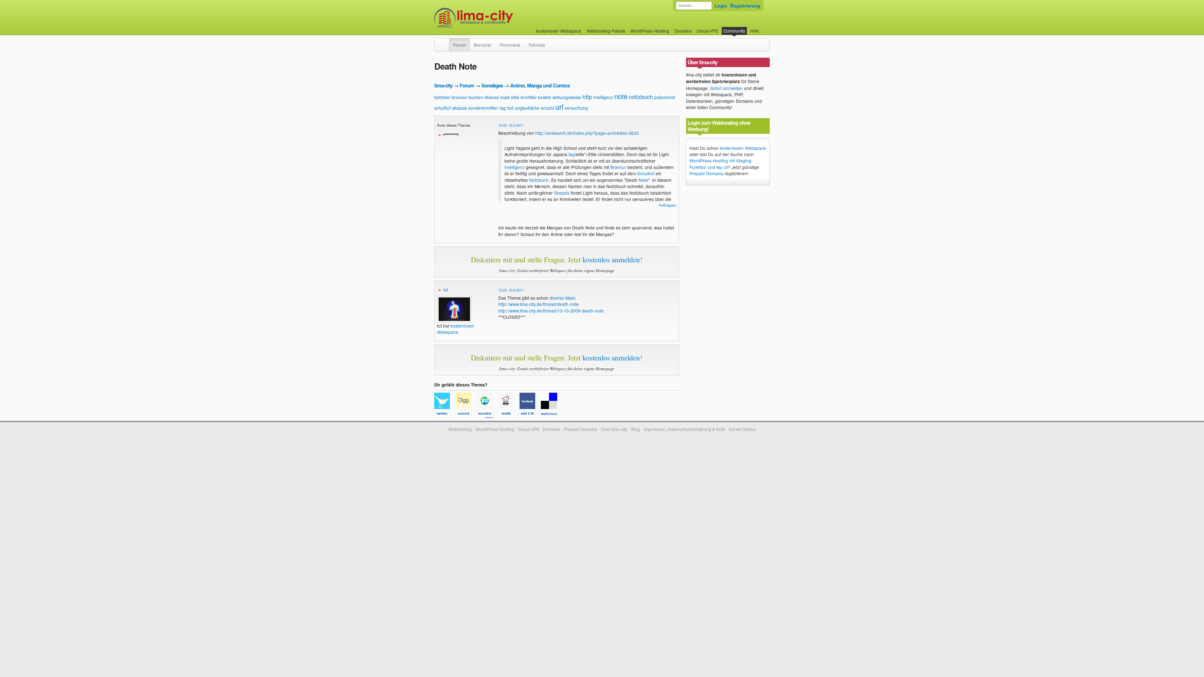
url (559, 106)
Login (721, 6)
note (620, 96)
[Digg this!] (466, 415)
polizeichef (664, 97)
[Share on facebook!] (530, 415)
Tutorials (536, 45)
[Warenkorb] (764, 28)
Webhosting (460, 429)
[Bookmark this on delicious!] (551, 415)
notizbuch (641, 96)
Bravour (618, 167)
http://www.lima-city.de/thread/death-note (538, 304)
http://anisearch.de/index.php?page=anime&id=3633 (587, 133)
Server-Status (742, 429)
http (587, 96)
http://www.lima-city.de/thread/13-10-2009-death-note (551, 310)
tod (510, 108)
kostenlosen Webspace (455, 329)
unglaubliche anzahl (534, 108)
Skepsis (561, 193)
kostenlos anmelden (611, 259)
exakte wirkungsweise (559, 97)
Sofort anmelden (726, 88)
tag (502, 108)
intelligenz (603, 97)
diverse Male (562, 298)
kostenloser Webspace (558, 31)
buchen (475, 97)
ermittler (528, 97)
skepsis (459, 108)
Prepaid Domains (706, 173)
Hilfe (754, 31)
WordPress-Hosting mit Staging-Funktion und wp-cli (721, 163)
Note (643, 180)
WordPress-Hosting (650, 31)
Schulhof (645, 173)
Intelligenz (514, 167)
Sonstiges (492, 85)
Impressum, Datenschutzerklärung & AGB (684, 429)
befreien (442, 97)
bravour (459, 97)
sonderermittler (483, 108)
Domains (683, 31)
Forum (459, 45)
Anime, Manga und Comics (540, 85)
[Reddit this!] (509, 415)
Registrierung (745, 6)
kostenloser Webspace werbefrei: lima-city (497, 18)
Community (734, 31)
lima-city (443, 85)
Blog (635, 429)
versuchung (576, 108)
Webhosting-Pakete (606, 31)
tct (445, 289)
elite (515, 97)
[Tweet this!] (445, 415)
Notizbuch (539, 180)
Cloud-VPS (707, 31)
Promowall (510, 45)
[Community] (445, 42)
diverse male (497, 97)
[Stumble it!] (487, 415)
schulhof (442, 108)
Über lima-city (614, 429)
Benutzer (483, 45)
